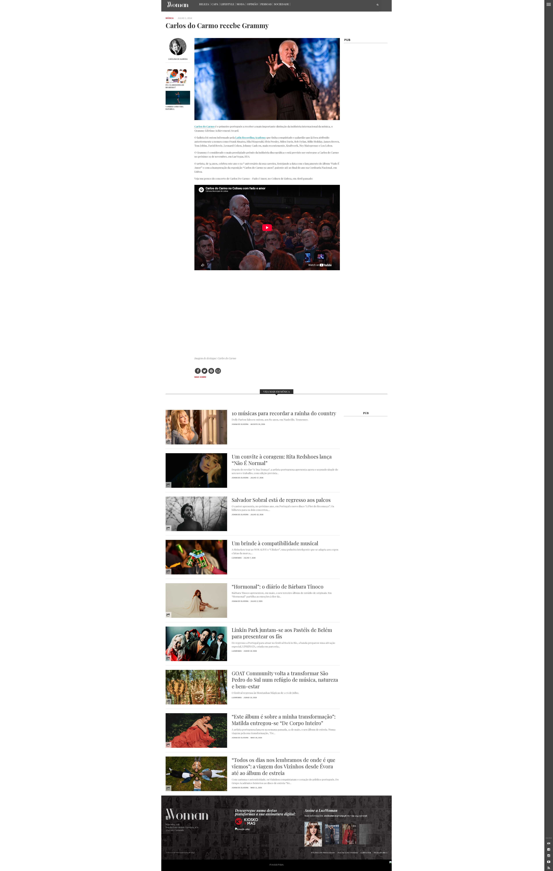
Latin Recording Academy (250, 137)
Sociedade (281, 4)
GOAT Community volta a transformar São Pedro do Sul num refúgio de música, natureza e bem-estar (285, 680)
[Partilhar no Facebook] (197, 371)
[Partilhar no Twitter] (204, 371)
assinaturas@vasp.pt (335, 815)
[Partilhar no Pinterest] (211, 371)
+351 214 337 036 (358, 815)
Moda (241, 4)
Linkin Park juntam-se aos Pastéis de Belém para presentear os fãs (282, 633)
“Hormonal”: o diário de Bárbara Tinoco (277, 586)
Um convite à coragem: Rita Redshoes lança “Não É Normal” (282, 459)
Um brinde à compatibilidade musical (275, 543)
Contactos (365, 852)
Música (170, 18)
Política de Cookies (348, 852)
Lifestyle (227, 4)
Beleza (204, 4)
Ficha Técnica (380, 852)
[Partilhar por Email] (218, 371)
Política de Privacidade (323, 852)
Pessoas (266, 4)
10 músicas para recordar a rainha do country (284, 413)
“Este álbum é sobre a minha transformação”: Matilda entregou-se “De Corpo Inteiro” (284, 719)
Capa (214, 4)
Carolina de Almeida (178, 59)
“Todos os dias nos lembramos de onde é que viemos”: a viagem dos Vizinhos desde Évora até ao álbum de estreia (283, 766)
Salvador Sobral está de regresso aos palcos (281, 500)
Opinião (252, 4)
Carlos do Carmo (204, 126)
